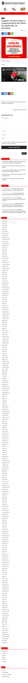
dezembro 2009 (5, 634)
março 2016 (4, 479)
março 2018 (4, 429)
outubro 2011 (5, 589)
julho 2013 (4, 545)
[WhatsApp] (12, 33)
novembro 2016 (5, 462)
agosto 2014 (5, 518)
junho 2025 (4, 250)
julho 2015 (4, 496)
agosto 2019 (5, 394)
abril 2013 (4, 551)
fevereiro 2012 (5, 580)
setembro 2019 (5, 392)
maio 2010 (4, 624)
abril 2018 (4, 427)
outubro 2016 (5, 465)
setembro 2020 (5, 367)
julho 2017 (4, 446)
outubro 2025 (5, 241)
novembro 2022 (5, 314)
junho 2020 (4, 374)
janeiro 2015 (5, 508)
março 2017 (4, 454)
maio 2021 (4, 351)
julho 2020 (4, 372)
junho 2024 (4, 274)
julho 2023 (4, 297)
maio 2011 (4, 599)
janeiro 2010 (5, 632)
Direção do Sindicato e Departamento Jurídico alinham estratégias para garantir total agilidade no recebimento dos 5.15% (13, 205)
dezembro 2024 (5, 262)
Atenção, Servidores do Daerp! (20, 109)
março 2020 (4, 380)
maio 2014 (4, 524)
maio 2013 (4, 549)
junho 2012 (4, 572)
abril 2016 (4, 477)
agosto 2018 (5, 419)
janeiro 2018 (5, 434)
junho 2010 (4, 622)
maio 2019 (4, 400)
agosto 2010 (5, 618)
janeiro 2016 (5, 483)
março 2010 (4, 628)
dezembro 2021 (5, 336)
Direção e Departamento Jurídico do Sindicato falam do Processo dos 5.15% (13, 199)
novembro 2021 (5, 338)
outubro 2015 (5, 489)
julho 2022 (4, 322)
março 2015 (4, 504)
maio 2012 (4, 574)
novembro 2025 (5, 239)
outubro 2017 (5, 440)
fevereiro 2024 (5, 283)
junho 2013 (4, 547)
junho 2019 (4, 398)
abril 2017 (4, 452)
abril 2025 (4, 254)
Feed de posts (5, 672)
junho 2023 (4, 299)
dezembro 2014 (5, 510)
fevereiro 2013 (5, 555)
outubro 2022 (5, 316)
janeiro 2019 (5, 409)
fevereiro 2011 (5, 605)
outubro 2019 (5, 390)
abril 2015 (4, 502)
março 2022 (4, 330)
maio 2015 (4, 500)
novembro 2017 (5, 438)
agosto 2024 (5, 270)
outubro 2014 (5, 514)
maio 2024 (4, 276)
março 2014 (4, 529)
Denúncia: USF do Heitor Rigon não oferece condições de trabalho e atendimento (13, 102)
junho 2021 (4, 349)
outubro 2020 (5, 365)
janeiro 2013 (5, 558)
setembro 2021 (5, 343)
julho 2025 (4, 247)
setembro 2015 (5, 491)
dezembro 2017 (5, 436)
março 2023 (4, 305)
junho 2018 (4, 423)
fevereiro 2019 (5, 407)
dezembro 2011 (5, 584)
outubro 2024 (5, 266)
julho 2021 (4, 347)
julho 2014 (4, 520)
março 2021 (4, 355)
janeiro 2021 (5, 359)
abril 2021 (4, 353)
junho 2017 (4, 448)
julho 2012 (4, 570)
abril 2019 (4, 403)
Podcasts (4, 661)
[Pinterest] (9, 33)
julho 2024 (4, 272)
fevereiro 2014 (5, 531)
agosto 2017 (5, 444)
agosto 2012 (5, 568)
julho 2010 (4, 620)
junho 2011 (4, 597)
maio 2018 (4, 425)
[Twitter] (5, 33)
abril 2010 (4, 626)
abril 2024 (4, 278)
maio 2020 (4, 376)
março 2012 (4, 578)
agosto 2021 (5, 345)
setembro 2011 (5, 591)
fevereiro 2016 (5, 481)
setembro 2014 (5, 516)
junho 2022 (4, 324)
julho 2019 (4, 396)
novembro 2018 (5, 413)
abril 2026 (4, 229)
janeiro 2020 (5, 384)
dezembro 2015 (5, 485)
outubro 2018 (5, 415)
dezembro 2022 (5, 312)
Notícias (6, 16)
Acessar (4, 670)
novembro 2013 (5, 537)
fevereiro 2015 (5, 506)
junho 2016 (4, 473)
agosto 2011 (5, 593)
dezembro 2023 (5, 287)
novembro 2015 (5, 487)
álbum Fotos (5, 651)
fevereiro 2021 (5, 357)
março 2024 (4, 281)
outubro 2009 (5, 638)
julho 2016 (4, 471)
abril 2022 (4, 328)
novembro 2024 (5, 264)
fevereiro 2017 (5, 456)
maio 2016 (4, 475)
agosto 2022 (5, 320)
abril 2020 (4, 378)
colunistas (4, 653)
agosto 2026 (5, 221)
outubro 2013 (5, 539)
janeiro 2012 (5, 582)
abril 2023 (4, 303)
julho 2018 (4, 421)
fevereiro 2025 (5, 258)
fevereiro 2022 (5, 332)
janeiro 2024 (5, 285)
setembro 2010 (5, 615)
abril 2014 (4, 527)
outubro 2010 (5, 613)
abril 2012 (4, 576)
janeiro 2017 (5, 458)
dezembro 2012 (5, 560)
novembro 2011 (5, 586)
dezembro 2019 (5, 386)
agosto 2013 (5, 543)
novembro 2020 (5, 363)
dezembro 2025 (5, 237)
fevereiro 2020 (5, 382)
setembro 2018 (5, 417)
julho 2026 (4, 223)
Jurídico (3, 657)
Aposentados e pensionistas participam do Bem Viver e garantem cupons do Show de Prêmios (14, 171)
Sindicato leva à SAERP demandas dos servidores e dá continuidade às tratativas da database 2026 (13, 162)
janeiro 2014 (5, 533)
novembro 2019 (5, 388)
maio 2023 (4, 301)
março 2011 (4, 603)
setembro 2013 (5, 541)
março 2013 (4, 553)
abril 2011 (4, 601)
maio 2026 (4, 227)
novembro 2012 (5, 562)
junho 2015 (4, 498)
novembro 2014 (5, 512)
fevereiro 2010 (5, 630)
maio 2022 (4, 326)
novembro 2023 (5, 289)
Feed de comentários (7, 674)
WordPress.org (5, 676)
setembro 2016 (5, 467)
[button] (12, 13)
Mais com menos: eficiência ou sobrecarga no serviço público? (13, 166)
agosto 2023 (5, 295)
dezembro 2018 (5, 411)
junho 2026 (4, 225)
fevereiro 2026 (5, 233)
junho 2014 (4, 522)
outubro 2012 (5, 564)
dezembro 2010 (5, 609)
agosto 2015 (5, 493)
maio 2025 (4, 252)
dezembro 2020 (5, 361)
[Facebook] (2, 33)
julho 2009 (4, 640)
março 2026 (4, 231)
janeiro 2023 (5, 309)
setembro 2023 (5, 293)
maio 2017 (4, 450)
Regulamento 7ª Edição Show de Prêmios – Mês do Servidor (13, 179)
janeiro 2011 (5, 607)
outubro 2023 (5, 291)
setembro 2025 (5, 243)
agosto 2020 (5, 369)
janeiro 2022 (5, 334)
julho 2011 (4, 595)
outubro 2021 (5, 341)
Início (2, 16)
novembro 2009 (5, 636)
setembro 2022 (5, 318)
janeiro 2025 (5, 260)
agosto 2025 (5, 245)
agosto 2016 (5, 469)
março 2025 (4, 256)
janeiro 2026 (5, 235)
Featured (4, 655)
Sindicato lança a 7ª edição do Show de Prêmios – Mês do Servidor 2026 (14, 175)
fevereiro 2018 (5, 431)
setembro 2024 (5, 268)
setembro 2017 (5, 442)
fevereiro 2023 (5, 307)
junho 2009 (4, 642)
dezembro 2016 (5, 460)
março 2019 (4, 405)
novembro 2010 (5, 611)
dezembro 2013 (5, 535)
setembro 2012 (5, 566)
